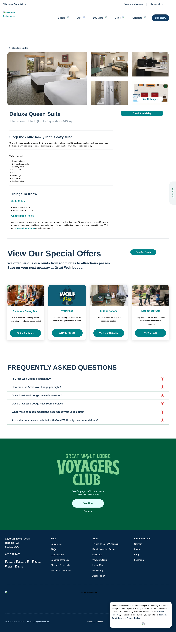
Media (137, 549)
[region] (47, 78)
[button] (88, 378)
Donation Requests (60, 560)
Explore (61, 18)
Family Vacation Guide (103, 549)
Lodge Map (97, 565)
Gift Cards (97, 554)
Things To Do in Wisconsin (105, 544)
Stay (79, 18)
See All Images (150, 99)
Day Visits (98, 18)
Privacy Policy (133, 618)
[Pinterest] (36, 561)
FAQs (53, 549)
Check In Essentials (60, 565)
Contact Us (56, 544)
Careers (138, 544)
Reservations (156, 4)
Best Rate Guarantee (61, 570)
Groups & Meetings (133, 4)
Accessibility (98, 576)
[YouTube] (9, 566)
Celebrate (137, 18)
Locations (139, 560)
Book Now (160, 18)
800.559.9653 (12, 554)
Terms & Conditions (94, 622)
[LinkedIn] (19, 566)
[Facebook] (10, 561)
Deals (118, 18)
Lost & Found (57, 554)
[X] (29, 561)
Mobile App (97, 570)
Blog (136, 554)
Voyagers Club (99, 560)
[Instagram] (21, 561)
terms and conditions (25, 228)
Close (139, 624)
